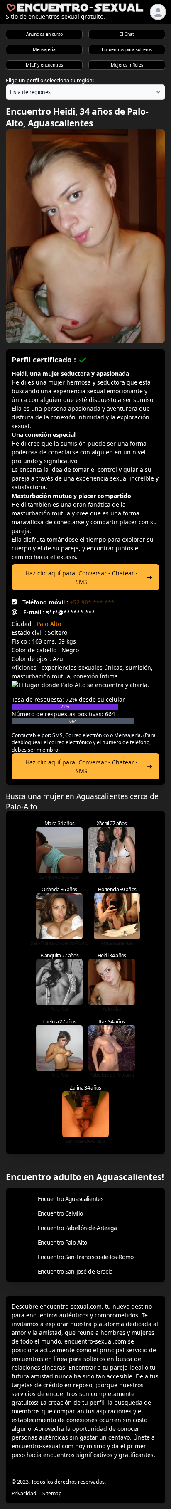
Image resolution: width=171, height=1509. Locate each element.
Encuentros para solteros (127, 49)
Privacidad (24, 1493)
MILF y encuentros (44, 65)
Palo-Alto (49, 624)
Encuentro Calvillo (60, 1213)
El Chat (127, 34)
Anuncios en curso (44, 34)
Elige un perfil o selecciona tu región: (50, 80)
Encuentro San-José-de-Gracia (75, 1271)
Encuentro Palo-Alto (62, 1242)
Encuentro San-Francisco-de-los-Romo (86, 1257)
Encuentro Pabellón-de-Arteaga (77, 1228)
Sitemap (52, 1493)
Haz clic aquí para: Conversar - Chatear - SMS (81, 577)
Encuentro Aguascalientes (70, 1199)
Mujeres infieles (127, 65)
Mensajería (44, 49)
